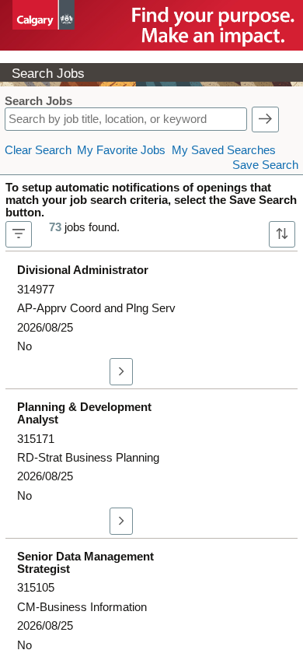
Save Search (265, 165)
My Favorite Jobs (121, 150)
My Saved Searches (224, 150)
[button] (266, 120)
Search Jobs (38, 101)
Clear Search (38, 150)
